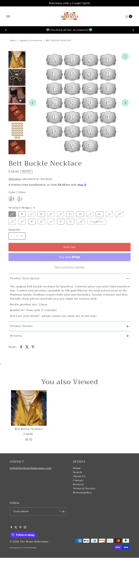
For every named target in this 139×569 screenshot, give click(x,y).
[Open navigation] (8, 16)
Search (77, 472)
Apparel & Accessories (30, 40)
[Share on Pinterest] (32, 346)
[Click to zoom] (125, 56)
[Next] (133, 30)
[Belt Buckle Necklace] (29, 408)
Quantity (14, 230)
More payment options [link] (69, 267)
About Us (79, 476)
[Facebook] (11, 527)
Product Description (25, 278)
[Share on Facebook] (21, 346)
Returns (16, 335)
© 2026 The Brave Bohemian (29, 541)
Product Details (21, 326)
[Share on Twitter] (26, 346)
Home (13, 40)
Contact (78, 480)
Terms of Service (84, 488)
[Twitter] (15, 527)
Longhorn (97, 221)
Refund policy (82, 492)
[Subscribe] (62, 511)
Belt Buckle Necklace (29, 429)
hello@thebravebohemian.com (31, 468)
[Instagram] (25, 527)
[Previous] (6, 30)
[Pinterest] (20, 527)
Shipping (14, 179)
